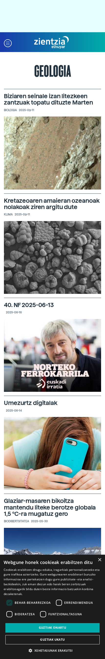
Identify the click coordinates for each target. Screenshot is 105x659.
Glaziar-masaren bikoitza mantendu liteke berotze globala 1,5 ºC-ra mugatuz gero (50, 507)
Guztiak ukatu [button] (52, 640)
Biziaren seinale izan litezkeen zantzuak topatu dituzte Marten (48, 99)
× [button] (99, 560)
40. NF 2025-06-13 (29, 304)
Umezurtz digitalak (30, 402)
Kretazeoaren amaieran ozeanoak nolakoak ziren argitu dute (51, 204)
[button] (8, 42)
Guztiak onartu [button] (52, 628)
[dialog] (52, 607)
